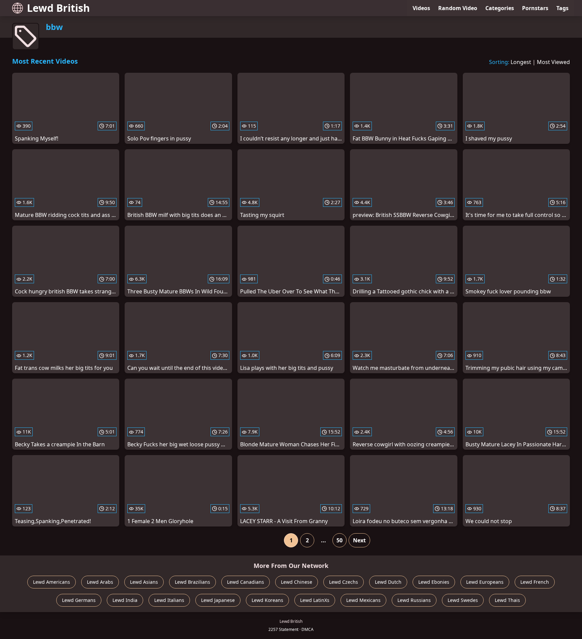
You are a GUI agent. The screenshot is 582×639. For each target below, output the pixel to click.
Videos (421, 8)
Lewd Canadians (245, 582)
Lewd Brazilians (192, 582)
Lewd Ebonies (433, 582)
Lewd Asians (144, 582)
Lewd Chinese (296, 582)
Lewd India (124, 600)
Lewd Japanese (218, 600)
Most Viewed (553, 62)
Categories (499, 8)
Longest (521, 62)
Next (359, 540)
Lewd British (58, 8)
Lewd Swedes (463, 600)
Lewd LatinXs (314, 600)
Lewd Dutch (388, 582)
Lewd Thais (507, 600)
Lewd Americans (51, 582)
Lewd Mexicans (363, 600)
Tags (562, 8)
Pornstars (535, 8)
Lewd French (534, 582)
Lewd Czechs (343, 582)
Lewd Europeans (485, 582)
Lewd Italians (169, 600)
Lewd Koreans (267, 600)
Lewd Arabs (100, 582)
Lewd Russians (414, 600)
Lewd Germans (79, 600)
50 (339, 540)
